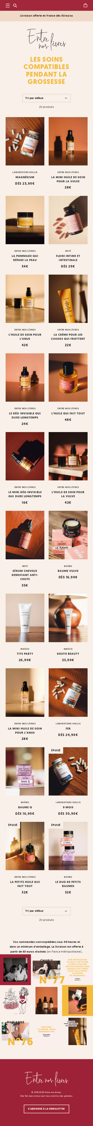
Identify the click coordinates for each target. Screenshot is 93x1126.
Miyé (68, 250)
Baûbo (68, 566)
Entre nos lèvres (68, 172)
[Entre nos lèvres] (46, 39)
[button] (8, 5)
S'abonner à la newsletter (46, 1108)
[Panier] (85, 5)
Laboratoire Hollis (25, 172)
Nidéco (25, 648)
